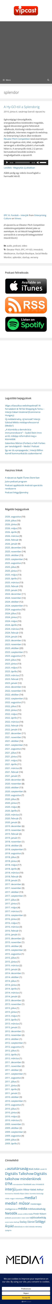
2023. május (11, 667)
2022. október (12, 694)
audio (9, 245)
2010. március (12, 1120)
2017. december (13, 884)
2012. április (11, 1054)
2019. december (13, 826)
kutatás (17, 1193)
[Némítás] (38, 162)
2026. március (12, 536)
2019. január (11, 837)
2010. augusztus (13, 1104)
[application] (26, 162)
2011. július (10, 1081)
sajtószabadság (38, 1217)
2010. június (11, 1112)
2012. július (10, 1050)
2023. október (12, 648)
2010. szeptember (14, 1100)
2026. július (10, 520)
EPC (23, 249)
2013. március (12, 1023)
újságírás (8, 1230)
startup (25, 257)
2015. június (11, 961)
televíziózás (18, 1226)
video (24, 245)
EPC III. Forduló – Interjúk (16, 215)
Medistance (9, 253)
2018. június (11, 861)
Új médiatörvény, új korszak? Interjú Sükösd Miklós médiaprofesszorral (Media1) (22, 422)
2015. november (13, 942)
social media (9, 1222)
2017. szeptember (14, 895)
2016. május (11, 922)
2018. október (12, 845)
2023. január (11, 683)
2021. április (11, 764)
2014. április (11, 988)
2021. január (11, 775)
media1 (30, 1197)
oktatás (20, 1214)
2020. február (12, 818)
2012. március (12, 1058)
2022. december (13, 686)
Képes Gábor (24, 1194)
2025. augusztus (13, 563)
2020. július (10, 799)
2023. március (12, 675)
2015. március (12, 965)
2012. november (13, 1035)
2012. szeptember (14, 1042)
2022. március (12, 721)
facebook (27, 1184)
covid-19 (43, 1169)
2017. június (11, 903)
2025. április (11, 578)
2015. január (11, 969)
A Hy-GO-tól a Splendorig (22, 107)
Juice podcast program (16, 481)
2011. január (11, 1093)
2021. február (12, 771)
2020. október (12, 787)
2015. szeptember (14, 950)
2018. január (11, 880)
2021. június (11, 756)
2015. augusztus (13, 953)
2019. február (12, 833)
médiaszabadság (36, 1208)
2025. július (10, 566)
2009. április (11, 1143)
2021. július (10, 752)
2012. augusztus (13, 1046)
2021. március (12, 768)
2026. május (11, 528)
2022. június (11, 710)
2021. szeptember (14, 744)
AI (5, 1169)
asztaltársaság (17, 1168)
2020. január (11, 822)
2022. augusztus (13, 702)
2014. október (12, 977)
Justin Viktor (23, 1189)
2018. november (13, 841)
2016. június (11, 919)
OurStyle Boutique (25, 253)
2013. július (10, 1008)
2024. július (10, 613)
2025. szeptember (14, 559)
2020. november (13, 783)
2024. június (11, 617)
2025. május (11, 574)
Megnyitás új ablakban (24, 167)
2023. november (13, 644)
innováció (38, 249)
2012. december (13, 1031)
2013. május (11, 1015)
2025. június (11, 570)
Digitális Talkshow (19, 1173)
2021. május (11, 760)
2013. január (11, 1027)
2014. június (11, 984)
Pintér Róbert (39, 1213)
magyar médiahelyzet (17, 1198)
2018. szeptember (14, 849)
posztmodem (16, 1218)
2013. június (11, 1011)
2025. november (13, 551)
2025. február (12, 586)
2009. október (12, 1128)
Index (33, 1184)
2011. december (13, 1062)
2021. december (13, 733)
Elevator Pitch (13, 249)
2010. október (12, 1097)
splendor (17, 257)
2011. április (11, 1089)
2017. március (12, 911)
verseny (34, 257)
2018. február (12, 876)
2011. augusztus (13, 1077)
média (22, 1208)
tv (24, 1226)
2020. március (12, 814)
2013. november (13, 1004)
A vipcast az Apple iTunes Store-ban (22, 477)
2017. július (10, 899)
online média (28, 1214)
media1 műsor (17, 1203)
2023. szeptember (14, 652)
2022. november (13, 690)
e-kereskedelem (18, 1184)
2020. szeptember (14, 791)
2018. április (11, 868)
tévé (27, 1226)
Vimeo (18, 218)
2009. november (13, 1124)
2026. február (12, 539)
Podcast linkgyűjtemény (16, 492)
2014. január (11, 996)
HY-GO (29, 249)
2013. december (13, 1000)
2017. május (11, 907)
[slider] (43, 162)
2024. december (13, 593)
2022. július (10, 706)
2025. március (12, 582)
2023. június (11, 663)
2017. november (13, 888)
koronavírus (9, 1193)
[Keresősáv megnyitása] (48, 80)
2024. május (11, 621)
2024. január (11, 636)
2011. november (13, 1066)
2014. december (13, 973)
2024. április (11, 624)
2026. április (11, 532)
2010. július (10, 1108)
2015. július (10, 957)
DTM (8, 1183)
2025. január (11, 590)
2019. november (13, 830)
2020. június (11, 802)
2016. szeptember (14, 915)
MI (17, 1209)
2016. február (12, 930)
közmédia (33, 1194)
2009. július (10, 1139)
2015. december (13, 938)
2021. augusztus (13, 748)
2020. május (11, 806)
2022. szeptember (14, 698)
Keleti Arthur (37, 1189)
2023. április (11, 671)
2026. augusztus (13, 516)
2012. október (12, 1039)
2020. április (11, 810)
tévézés (32, 1226)
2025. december (13, 547)
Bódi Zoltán (34, 1168)
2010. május (11, 1116)
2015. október (12, 946)
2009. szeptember (14, 1131)
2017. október (12, 892)
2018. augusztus (13, 853)
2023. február (12, 679)
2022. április (11, 717)
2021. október (12, 741)
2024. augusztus (13, 609)
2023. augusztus (13, 655)
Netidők (11, 1213)
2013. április (11, 1019)
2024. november (13, 597)
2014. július (10, 980)
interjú (10, 1189)
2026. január (11, 543)
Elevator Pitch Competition (17, 138)
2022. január (11, 729)
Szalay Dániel (27, 1221)
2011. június (11, 1085)
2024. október (12, 601)
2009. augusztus (13, 1135)
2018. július (10, 857)
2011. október (12, 1070)
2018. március (12, 872)
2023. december (13, 640)
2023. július (10, 659)
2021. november (13, 737)
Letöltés (8, 167)
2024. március (12, 628)
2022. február (12, 725)
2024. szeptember (14, 605)
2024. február (12, 632)
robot (23, 1218)
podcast (17, 245)
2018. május (11, 864)
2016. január (11, 934)
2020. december (13, 779)
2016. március (12, 926)
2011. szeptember (14, 1073)
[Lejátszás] (7, 162)
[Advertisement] (26, 49)
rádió (27, 1218)
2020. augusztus (13, 795)
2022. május (11, 714)
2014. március (12, 992)
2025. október (12, 555)
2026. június (11, 524)
